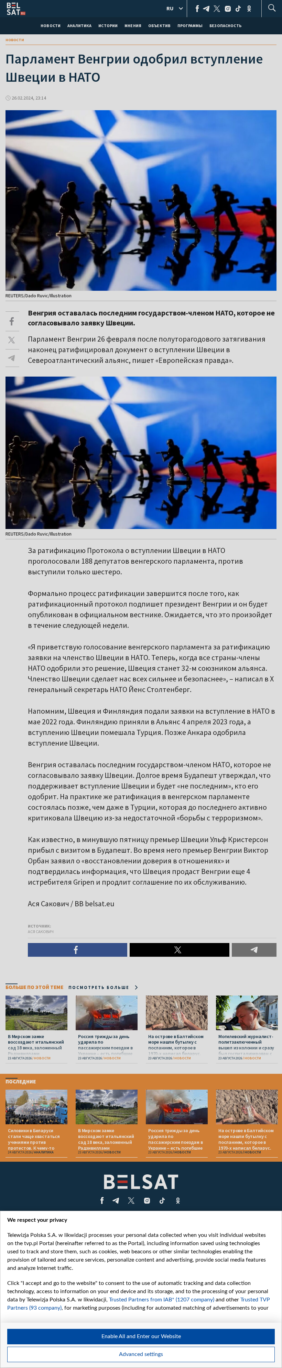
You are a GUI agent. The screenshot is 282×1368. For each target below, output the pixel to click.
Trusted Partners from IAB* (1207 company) (161, 1299)
